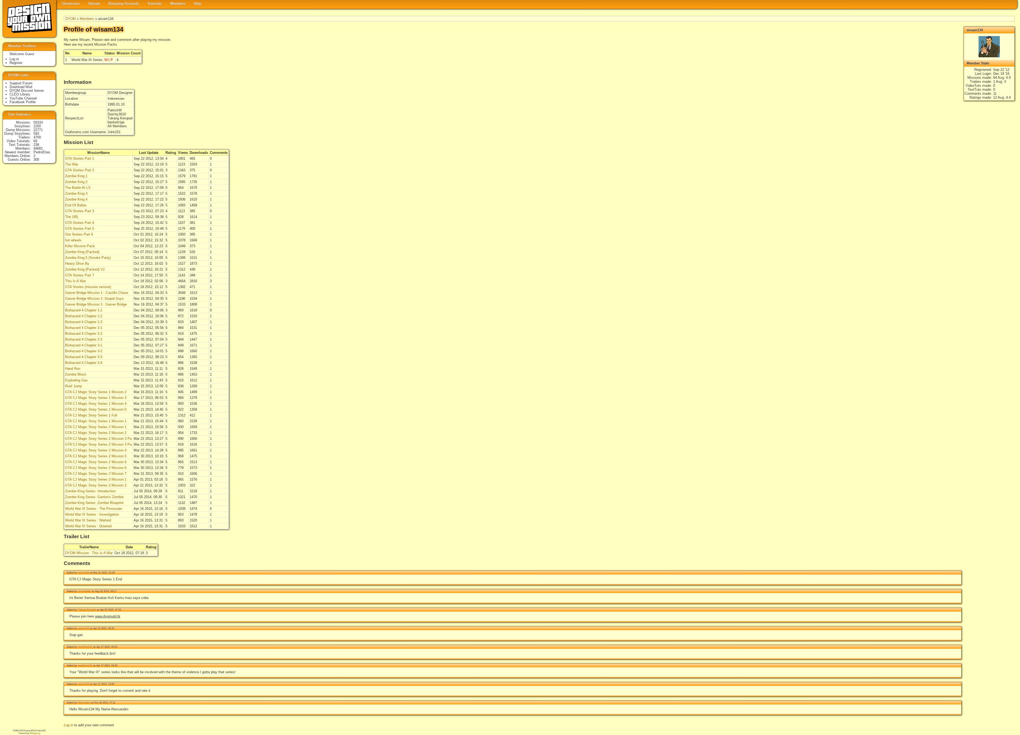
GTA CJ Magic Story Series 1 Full (91, 415)
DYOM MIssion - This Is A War (89, 553)
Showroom (71, 4)
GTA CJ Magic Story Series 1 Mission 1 (95, 421)
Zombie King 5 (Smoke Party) (88, 258)
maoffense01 (85, 647)
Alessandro (84, 702)
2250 (37, 126)
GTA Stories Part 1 (79, 158)
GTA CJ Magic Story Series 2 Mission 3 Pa (98, 439)
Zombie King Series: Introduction (90, 491)
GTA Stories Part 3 (79, 211)
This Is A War (75, 281)
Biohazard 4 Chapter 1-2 (83, 316)
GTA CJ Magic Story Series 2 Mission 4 (95, 450)
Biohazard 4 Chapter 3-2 (83, 351)
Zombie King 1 (76, 176)
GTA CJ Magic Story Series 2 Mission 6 (95, 462)
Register (16, 63)
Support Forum (21, 83)
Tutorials (154, 4)
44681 (38, 148)
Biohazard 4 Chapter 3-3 (83, 357)
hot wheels (73, 240)
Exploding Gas (76, 380)
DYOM (70, 19)
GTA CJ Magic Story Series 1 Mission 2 (95, 392)
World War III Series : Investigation (92, 514)
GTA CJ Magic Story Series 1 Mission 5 (95, 409)
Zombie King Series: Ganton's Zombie (94, 497)
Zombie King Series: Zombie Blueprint (94, 503)
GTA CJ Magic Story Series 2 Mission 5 (95, 456)
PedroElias (41, 152)
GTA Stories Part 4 (79, 223)
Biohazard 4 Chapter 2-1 (83, 328)
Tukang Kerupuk (87, 609)
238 (36, 145)
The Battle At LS (78, 188)
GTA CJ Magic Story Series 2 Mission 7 (95, 474)
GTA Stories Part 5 (79, 228)
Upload (94, 4)
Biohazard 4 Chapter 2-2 (83, 334)
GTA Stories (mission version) (88, 287)
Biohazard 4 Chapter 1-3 (83, 322)
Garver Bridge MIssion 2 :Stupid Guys (94, 299)
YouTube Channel (23, 98)
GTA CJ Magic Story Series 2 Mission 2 (95, 433)
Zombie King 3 (76, 193)
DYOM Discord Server (27, 91)
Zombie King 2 (76, 182)
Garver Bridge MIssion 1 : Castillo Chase (96, 293)
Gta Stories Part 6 (79, 234)
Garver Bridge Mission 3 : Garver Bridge (96, 304)
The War (71, 164)
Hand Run (72, 369)
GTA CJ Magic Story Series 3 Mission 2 (95, 485)
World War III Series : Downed (88, 526)
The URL (72, 217)
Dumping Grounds (123, 4)
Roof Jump (73, 386)
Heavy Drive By (77, 264)
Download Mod (21, 87)
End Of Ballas (76, 205)
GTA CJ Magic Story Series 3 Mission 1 (95, 479)
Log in (68, 725)
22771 (38, 130)
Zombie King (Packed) (82, 252)
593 (36, 134)
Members (177, 4)
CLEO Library (20, 94)
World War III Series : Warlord (88, 520)
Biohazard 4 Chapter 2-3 (83, 339)
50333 (38, 122)
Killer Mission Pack (80, 246)
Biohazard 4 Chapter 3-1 (83, 345)
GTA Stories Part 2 (79, 170)
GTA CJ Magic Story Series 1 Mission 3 (95, 398)
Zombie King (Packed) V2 (85, 269)
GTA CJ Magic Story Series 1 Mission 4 (95, 404)
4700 (37, 137)
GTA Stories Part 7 (79, 275)
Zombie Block (75, 374)
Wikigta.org (35, 733)
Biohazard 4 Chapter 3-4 (83, 363)
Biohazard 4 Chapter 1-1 (83, 310)
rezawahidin (84, 591)
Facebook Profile (23, 102)
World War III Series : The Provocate (93, 509)
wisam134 (83, 572)
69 (35, 141)
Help (197, 4)
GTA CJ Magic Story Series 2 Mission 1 (95, 427)
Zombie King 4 (76, 199)
